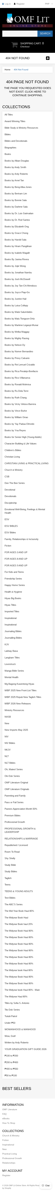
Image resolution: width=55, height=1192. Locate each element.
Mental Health (11, 677)
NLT (7, 756)
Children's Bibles (13, 450)
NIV (6, 736)
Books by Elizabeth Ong (17, 226)
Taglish (8, 878)
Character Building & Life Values (21, 443)
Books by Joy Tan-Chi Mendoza (21, 285)
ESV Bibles (10, 532)
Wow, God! (10, 1036)
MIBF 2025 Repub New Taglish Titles (23, 697)
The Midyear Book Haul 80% (19, 930)
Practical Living (9, 1154)
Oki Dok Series (12, 776)
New (7, 723)
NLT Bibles (10, 763)
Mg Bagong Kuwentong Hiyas (19, 684)
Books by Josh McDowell (17, 279)
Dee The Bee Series (15, 483)
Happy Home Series (15, 585)
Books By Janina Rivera (17, 259)
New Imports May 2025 (16, 730)
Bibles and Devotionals (16, 141)
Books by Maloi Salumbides (18, 312)
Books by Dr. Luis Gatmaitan (19, 213)
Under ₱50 (10, 1023)
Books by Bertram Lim (16, 193)
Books (8, 154)
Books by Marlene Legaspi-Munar (21, 325)
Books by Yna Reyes (15, 430)
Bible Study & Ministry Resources (21, 127)
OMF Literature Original (16, 782)
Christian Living (12, 456)
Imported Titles (12, 611)
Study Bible (10, 865)
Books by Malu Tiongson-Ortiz (20, 318)
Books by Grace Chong (16, 233)
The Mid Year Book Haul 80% (19, 911)
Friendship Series (13, 578)
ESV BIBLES (11, 526)
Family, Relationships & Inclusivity (21, 539)
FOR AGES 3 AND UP (16, 552)
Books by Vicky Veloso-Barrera (20, 404)
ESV (7, 519)
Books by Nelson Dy (15, 345)
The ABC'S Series (14, 904)
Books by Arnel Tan (14, 180)
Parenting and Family (15, 795)
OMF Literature (9, 1109)
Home (7, 69)
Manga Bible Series (14, 670)
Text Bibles (10, 897)
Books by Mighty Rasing (17, 338)
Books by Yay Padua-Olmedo (19, 424)
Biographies (10, 147)
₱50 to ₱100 (11, 1075)
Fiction (8, 545)
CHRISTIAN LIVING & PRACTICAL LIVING (27, 463)
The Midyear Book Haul (16, 917)
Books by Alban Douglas (17, 160)
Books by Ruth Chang (16, 397)
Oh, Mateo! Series (14, 769)
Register (20, 4)
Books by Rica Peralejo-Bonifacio (21, 371)
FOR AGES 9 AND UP (16, 565)
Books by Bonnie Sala (16, 200)
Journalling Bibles (13, 637)
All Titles (9, 114)
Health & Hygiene (13, 591)
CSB (7, 476)
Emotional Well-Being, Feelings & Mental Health (25, 511)
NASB (8, 716)
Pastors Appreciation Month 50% (21, 809)
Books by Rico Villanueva (17, 377)
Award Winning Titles (15, 121)
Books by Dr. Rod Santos (17, 220)
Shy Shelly (10, 858)
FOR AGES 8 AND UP (16, 559)
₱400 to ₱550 (11, 1069)
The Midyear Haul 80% (16, 996)
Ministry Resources (14, 710)
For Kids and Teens (14, 572)
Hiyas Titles (10, 605)
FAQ (4, 1114)
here (37, 91)
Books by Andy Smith (15, 167)
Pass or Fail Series (14, 802)
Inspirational (10, 618)
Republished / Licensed (16, 845)
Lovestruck (10, 664)
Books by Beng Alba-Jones (18, 187)
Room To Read (12, 851)
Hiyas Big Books (13, 598)
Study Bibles (11, 871)
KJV (7, 644)
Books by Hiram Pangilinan (18, 246)
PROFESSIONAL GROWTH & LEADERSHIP (20, 830)
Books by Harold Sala (15, 239)
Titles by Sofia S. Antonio (17, 1003)
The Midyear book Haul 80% (19, 970)
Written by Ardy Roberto (16, 1042)
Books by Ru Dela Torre (16, 391)
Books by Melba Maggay (17, 331)
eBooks (5, 1118)
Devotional (10, 489)
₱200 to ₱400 (11, 1062)
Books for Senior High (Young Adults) (23, 437)
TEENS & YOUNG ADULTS (19, 891)
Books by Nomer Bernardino (19, 351)
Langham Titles (12, 657)
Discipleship (11, 503)
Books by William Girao (16, 417)
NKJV (8, 749)
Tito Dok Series (12, 1009)
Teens (8, 884)
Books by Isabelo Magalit (17, 253)
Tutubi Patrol (11, 1016)
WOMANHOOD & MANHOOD (20, 1029)
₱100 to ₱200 (11, 1055)
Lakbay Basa (11, 651)
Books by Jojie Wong (15, 266)
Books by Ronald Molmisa (18, 384)
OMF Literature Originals (17, 789)
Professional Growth (15, 822)
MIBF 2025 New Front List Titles (21, 690)
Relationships (8, 1163)
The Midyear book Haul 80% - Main (22, 990)
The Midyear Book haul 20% (19, 924)
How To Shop (8, 1123)
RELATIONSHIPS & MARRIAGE (21, 838)
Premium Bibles (12, 815)
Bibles (8, 134)
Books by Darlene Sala (16, 206)
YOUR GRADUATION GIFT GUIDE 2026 (25, 1049)
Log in (8, 4)
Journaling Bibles (13, 631)
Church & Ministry (14, 470)
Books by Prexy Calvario (17, 358)
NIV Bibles (10, 743)
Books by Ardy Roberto (16, 174)
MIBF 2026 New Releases (18, 703)
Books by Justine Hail (15, 299)
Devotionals (10, 496)
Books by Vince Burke (16, 410)
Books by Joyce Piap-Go (17, 292)
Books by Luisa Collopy (16, 305)
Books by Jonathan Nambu (18, 272)
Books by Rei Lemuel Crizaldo (20, 364)
